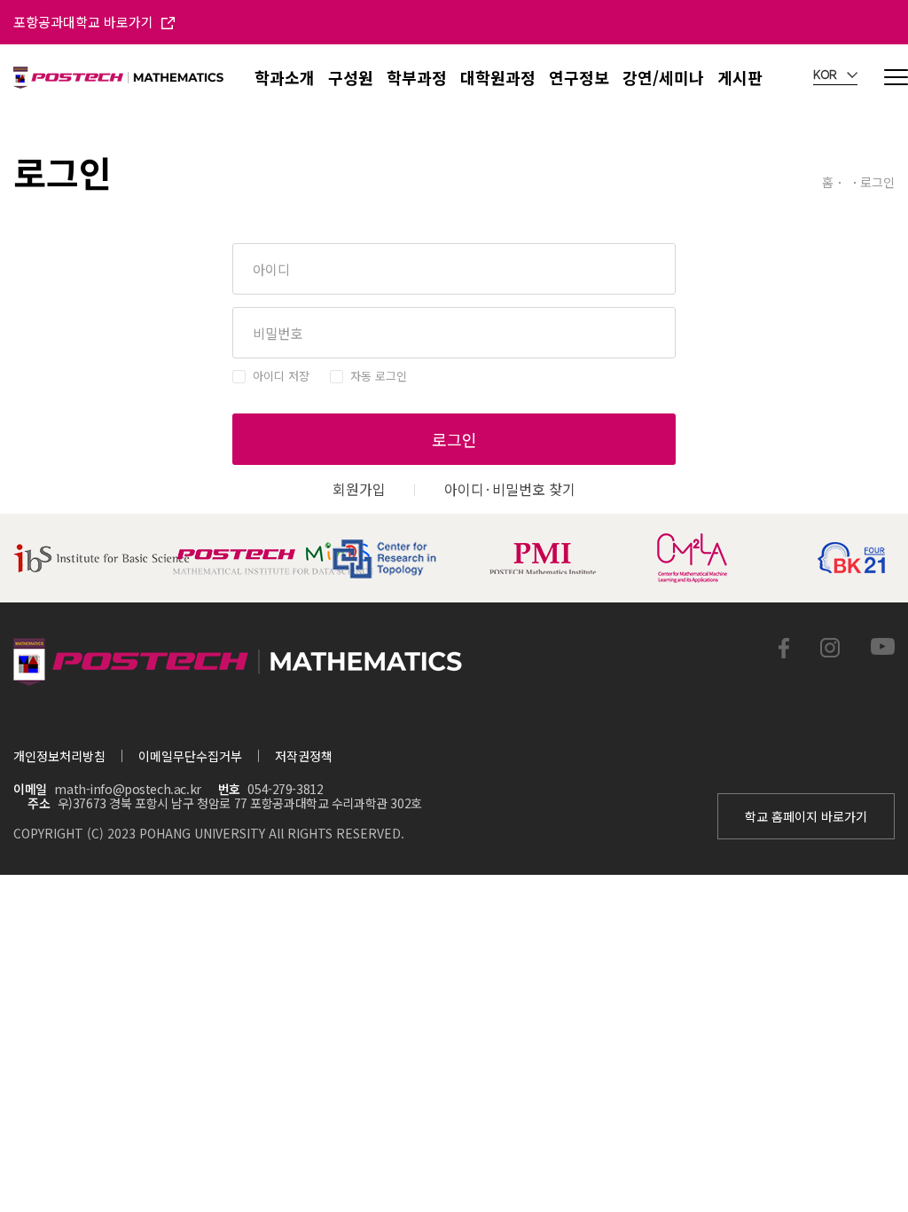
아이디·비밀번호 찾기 (509, 489)
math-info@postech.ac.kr (127, 789)
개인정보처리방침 (59, 756)
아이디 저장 (281, 376)
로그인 (454, 439)
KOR (826, 75)
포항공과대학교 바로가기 (85, 21)
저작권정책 (304, 756)
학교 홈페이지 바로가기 (806, 816)
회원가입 (359, 489)
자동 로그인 (378, 376)
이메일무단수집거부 (190, 756)
